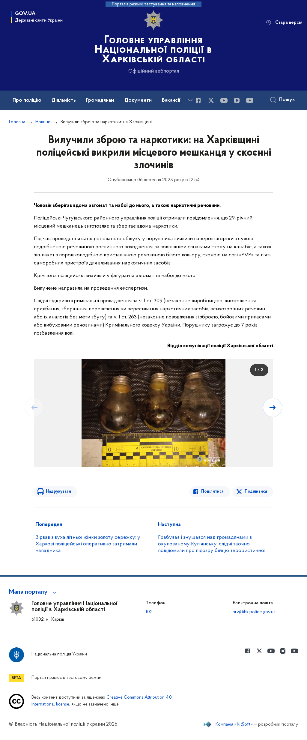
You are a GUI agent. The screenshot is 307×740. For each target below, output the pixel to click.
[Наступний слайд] (272, 407)
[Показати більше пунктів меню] (190, 100)
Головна (17, 122)
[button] (33, 592)
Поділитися (212, 491)
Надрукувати (58, 491)
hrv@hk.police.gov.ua (254, 612)
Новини (42, 122)
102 (149, 612)
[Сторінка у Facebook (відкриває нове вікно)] (198, 100)
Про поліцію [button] (27, 100)
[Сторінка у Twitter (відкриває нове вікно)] (211, 100)
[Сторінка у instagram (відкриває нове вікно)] (236, 100)
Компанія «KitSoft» (234, 724)
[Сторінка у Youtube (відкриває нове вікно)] (224, 100)
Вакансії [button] (171, 100)
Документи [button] (138, 100)
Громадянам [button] (100, 100)
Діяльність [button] (64, 100)
